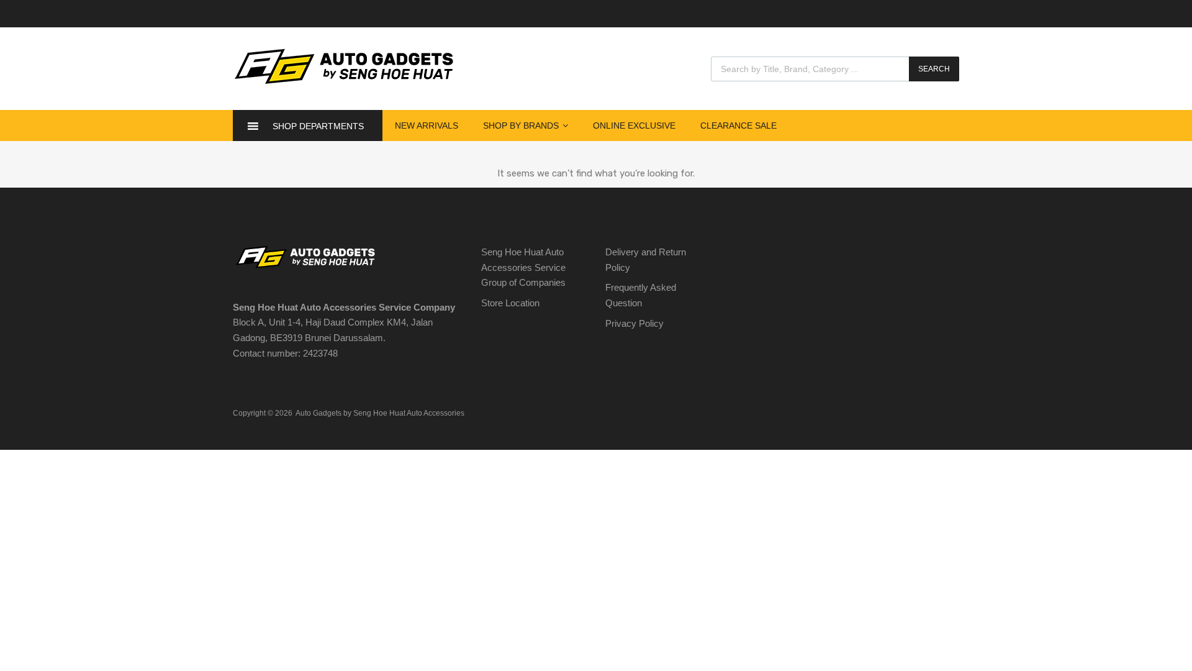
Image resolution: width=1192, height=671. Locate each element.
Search (934, 69)
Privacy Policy (634, 323)
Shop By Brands (521, 125)
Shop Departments (318, 126)
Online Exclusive (634, 125)
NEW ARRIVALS (426, 125)
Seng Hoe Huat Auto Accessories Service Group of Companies (523, 267)
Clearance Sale (738, 125)
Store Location (510, 303)
